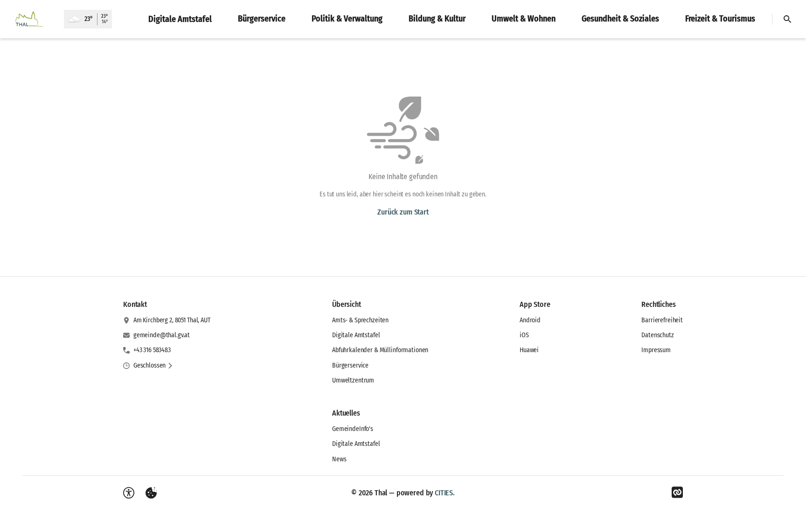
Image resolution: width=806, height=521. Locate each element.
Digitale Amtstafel (356, 335)
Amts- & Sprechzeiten (360, 320)
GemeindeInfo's (352, 429)
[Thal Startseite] (32, 19)
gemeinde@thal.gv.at (161, 335)
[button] (153, 365)
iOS (524, 335)
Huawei (529, 350)
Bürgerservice (350, 365)
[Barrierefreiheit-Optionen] (128, 493)
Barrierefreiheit (662, 320)
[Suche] (787, 19)
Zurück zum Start (402, 212)
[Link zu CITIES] (677, 492)
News (339, 459)
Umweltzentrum (353, 380)
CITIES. (445, 492)
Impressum (656, 350)
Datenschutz (657, 335)
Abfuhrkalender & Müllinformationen (380, 350)
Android (530, 320)
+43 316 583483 (152, 350)
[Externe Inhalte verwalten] (151, 493)
